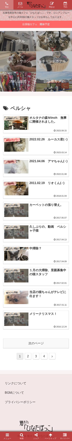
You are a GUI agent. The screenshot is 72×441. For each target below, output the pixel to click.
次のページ (36, 343)
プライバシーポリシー (20, 402)
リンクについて (15, 383)
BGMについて (14, 392)
